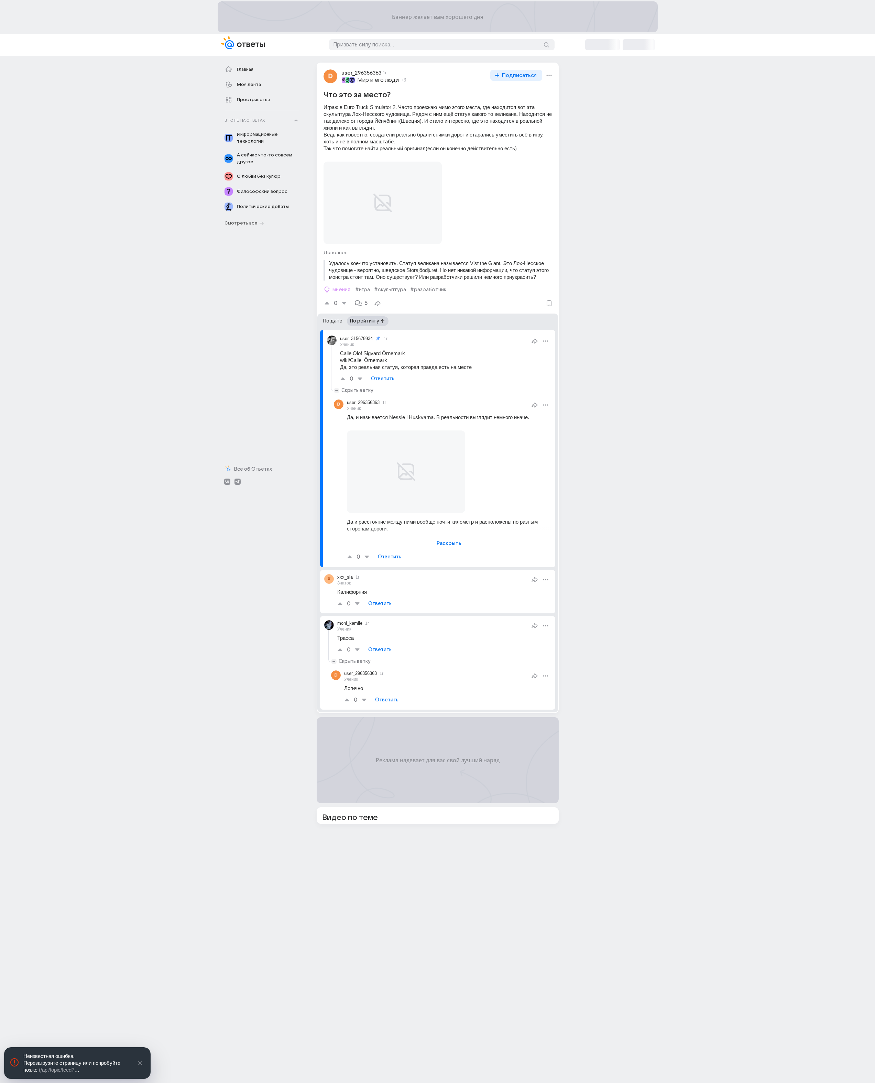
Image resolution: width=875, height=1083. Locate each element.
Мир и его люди (378, 80)
